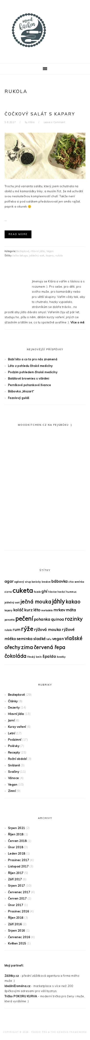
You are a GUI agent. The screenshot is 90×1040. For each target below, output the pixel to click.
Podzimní (14, 739)
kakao (73, 602)
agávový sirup (22, 581)
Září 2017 (15, 879)
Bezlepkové (22, 251)
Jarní (11, 720)
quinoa (57, 619)
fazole (37, 591)
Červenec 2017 (19, 892)
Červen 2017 (17, 898)
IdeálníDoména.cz (18, 986)
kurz (28, 609)
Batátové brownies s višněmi (28, 378)
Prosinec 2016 (18, 911)
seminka (25, 638)
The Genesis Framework (69, 1032)
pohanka (42, 619)
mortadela (47, 610)
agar (9, 581)
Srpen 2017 (16, 885)
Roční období (17, 758)
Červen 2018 (17, 841)
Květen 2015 (17, 943)
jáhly (58, 601)
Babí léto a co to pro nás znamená (32, 359)
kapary (50, 255)
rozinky (74, 619)
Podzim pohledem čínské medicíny (33, 372)
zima (27, 647)
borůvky (36, 581)
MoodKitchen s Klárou (45, 30)
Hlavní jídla (38, 251)
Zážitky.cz (12, 975)
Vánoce (13, 778)
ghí (45, 591)
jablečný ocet (36, 255)
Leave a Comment (54, 122)
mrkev (59, 609)
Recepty (14, 752)
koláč (18, 609)
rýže (27, 628)
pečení (24, 618)
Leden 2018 (16, 853)
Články (13, 701)
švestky (61, 656)
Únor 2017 (15, 905)
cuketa (23, 590)
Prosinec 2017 (18, 860)
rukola (59, 255)
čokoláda (16, 656)
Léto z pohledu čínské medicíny (30, 365)
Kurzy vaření (17, 726)
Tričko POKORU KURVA (21, 996)
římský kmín (34, 656)
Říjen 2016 (16, 917)
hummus (71, 591)
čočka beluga (20, 255)
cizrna (8, 591)
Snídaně (14, 765)
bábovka (59, 581)
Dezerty (14, 707)
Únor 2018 (15, 847)
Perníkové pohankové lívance (29, 385)
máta (71, 609)
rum (17, 629)
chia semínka (76, 581)
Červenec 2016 (19, 937)
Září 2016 (15, 924)
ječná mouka (36, 602)
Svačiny (13, 771)
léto (37, 609)
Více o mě (78, 322)
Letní (11, 733)
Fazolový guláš (18, 398)
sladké (39, 638)
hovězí (61, 591)
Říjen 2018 (16, 834)
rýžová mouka (47, 629)
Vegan (50, 251)
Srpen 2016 (16, 930)
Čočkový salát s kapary (40, 114)
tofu (49, 639)
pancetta (10, 619)
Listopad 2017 (18, 866)
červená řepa (50, 647)
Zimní (12, 791)
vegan (58, 638)
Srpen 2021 (16, 828)
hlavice (52, 591)
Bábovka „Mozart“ (21, 391)
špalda (49, 656)
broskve (46, 581)
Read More (18, 234)
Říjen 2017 (16, 873)
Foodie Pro (39, 1032)
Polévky (14, 746)
